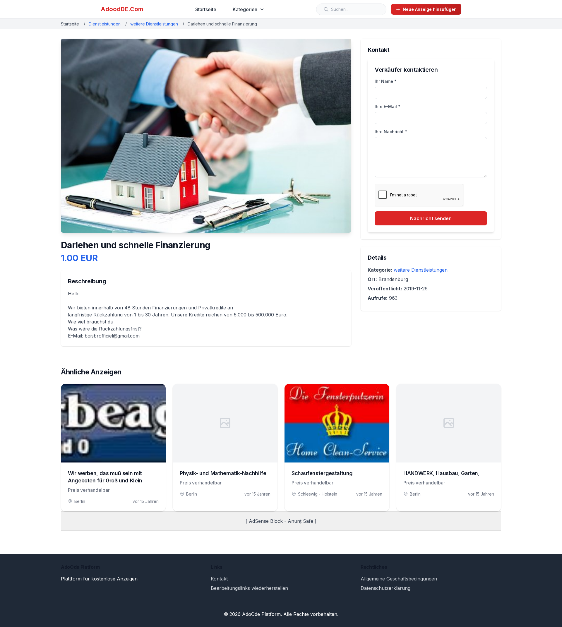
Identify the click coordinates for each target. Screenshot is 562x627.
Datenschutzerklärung (385, 588)
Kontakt (219, 579)
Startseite (205, 9)
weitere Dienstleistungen (154, 23)
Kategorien (245, 9)
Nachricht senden (431, 218)
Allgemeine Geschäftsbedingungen (399, 579)
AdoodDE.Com (122, 9)
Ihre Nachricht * (391, 131)
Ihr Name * (386, 81)
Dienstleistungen (105, 23)
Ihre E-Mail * (387, 106)
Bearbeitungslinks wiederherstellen (249, 588)
